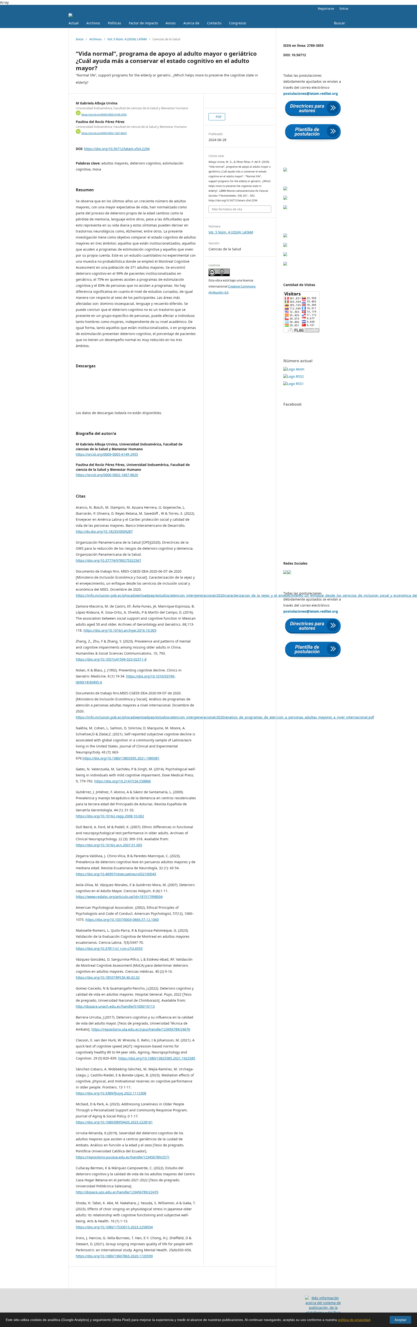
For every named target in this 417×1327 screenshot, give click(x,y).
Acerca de (191, 23)
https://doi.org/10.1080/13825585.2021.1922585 (156, 1058)
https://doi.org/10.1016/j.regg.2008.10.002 (110, 816)
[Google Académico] (285, 170)
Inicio (79, 39)
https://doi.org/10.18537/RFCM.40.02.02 (108, 977)
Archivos (93, 23)
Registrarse (326, 8)
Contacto (214, 23)
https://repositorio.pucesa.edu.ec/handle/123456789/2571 (123, 1157)
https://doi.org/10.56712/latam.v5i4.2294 (117, 148)
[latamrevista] (289, 572)
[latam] (285, 572)
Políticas (114, 23)
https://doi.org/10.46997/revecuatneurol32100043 (116, 874)
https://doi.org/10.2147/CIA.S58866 (122, 781)
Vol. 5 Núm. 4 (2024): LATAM (127, 39)
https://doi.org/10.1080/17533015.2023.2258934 (114, 1227)
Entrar (344, 8)
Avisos (171, 23)
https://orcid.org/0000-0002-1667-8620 (104, 133)
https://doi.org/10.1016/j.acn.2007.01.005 (109, 845)
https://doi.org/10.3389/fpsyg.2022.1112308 (111, 1093)
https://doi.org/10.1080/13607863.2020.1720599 (114, 1256)
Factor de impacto (143, 23)
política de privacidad (354, 1320)
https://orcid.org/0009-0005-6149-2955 (104, 114)
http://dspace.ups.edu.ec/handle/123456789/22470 (117, 1192)
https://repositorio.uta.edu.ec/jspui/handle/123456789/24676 (140, 1029)
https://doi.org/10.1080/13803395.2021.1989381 (121, 758)
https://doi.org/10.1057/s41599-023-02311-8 (111, 659)
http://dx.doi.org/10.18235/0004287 (104, 531)
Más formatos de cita (227, 209)
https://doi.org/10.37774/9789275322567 (108, 560)
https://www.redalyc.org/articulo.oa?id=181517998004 (119, 896)
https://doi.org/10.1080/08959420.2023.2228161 (114, 1122)
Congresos (237, 23)
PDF (218, 117)
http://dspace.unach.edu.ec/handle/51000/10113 (115, 1006)
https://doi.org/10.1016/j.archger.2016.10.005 (119, 630)
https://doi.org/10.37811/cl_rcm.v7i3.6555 (109, 948)
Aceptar (400, 1320)
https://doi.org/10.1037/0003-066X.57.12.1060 (122, 919)
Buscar (339, 23)
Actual (74, 23)
